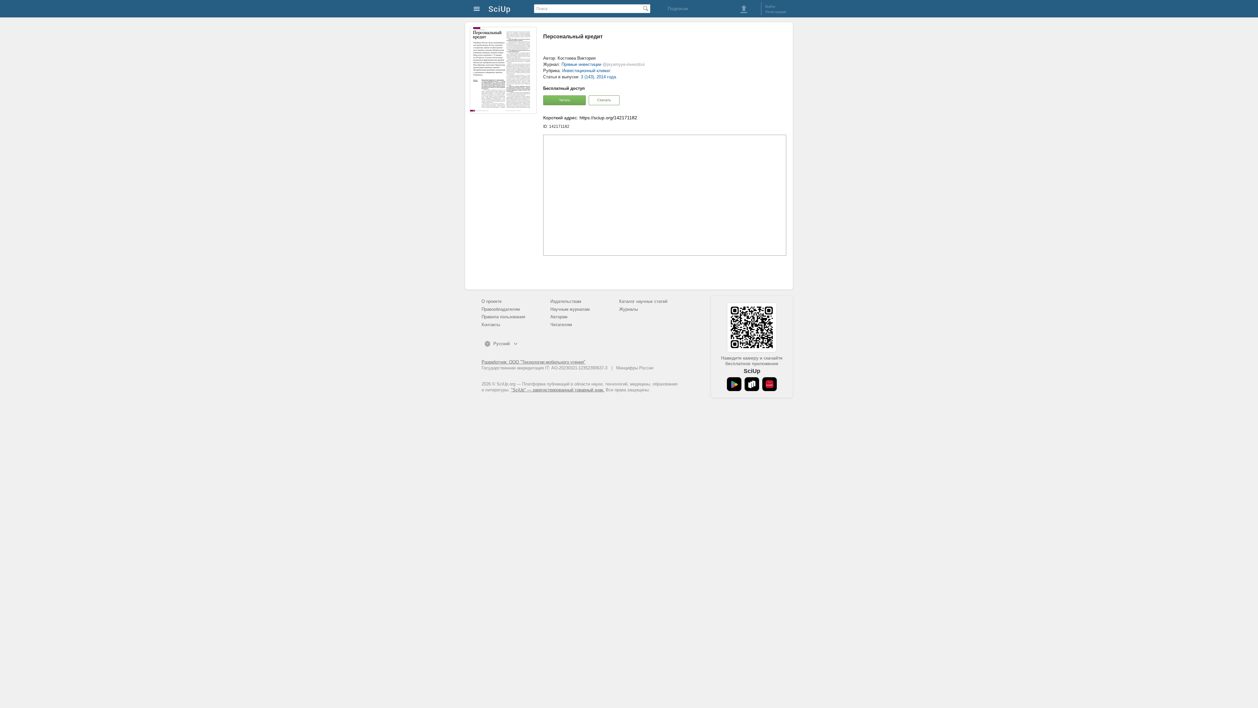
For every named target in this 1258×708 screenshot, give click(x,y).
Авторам (558, 316)
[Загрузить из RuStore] (751, 384)
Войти (770, 7)
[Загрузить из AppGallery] (769, 384)
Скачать (604, 100)
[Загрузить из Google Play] (734, 384)
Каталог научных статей (643, 301)
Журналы (628, 309)
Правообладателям (501, 309)
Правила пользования (503, 316)
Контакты (491, 324)
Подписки (678, 8)
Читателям (561, 324)
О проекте (492, 301)
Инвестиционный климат (586, 70)
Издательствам (565, 301)
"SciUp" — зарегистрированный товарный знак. (557, 389)
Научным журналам (570, 309)
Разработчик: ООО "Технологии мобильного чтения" (533, 362)
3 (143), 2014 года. (599, 76)
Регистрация (775, 12)
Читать (564, 100)
